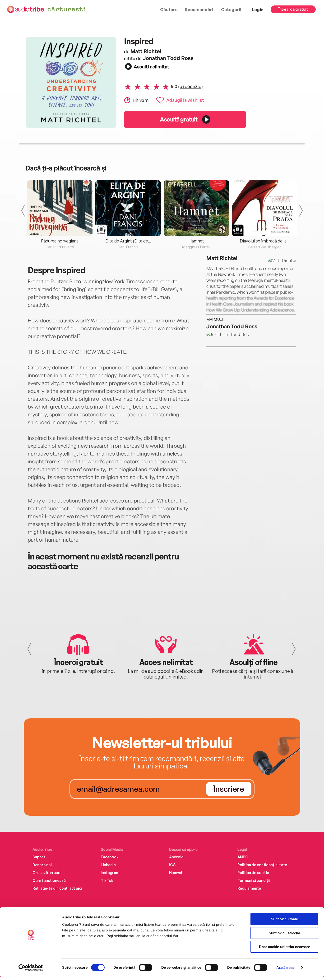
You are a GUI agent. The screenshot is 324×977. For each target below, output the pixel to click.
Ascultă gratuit (178, 119)
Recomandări (199, 9)
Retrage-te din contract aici (57, 888)
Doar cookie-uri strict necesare (284, 947)
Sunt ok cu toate (284, 919)
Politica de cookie (253, 872)
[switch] (145, 967)
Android (176, 857)
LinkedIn (108, 864)
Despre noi (42, 864)
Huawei (175, 872)
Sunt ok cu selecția (284, 933)
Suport (38, 857)
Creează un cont (47, 872)
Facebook (110, 857)
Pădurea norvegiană (60, 240)
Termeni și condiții (253, 880)
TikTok (107, 880)
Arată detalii (286, 968)
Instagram (110, 872)
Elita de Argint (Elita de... (128, 240)
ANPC (242, 857)
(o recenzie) (190, 86)
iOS (172, 864)
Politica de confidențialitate (262, 864)
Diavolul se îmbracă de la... (264, 240)
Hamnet (196, 240)
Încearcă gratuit (293, 9)
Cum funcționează (49, 880)
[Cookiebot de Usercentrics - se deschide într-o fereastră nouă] (30, 967)
